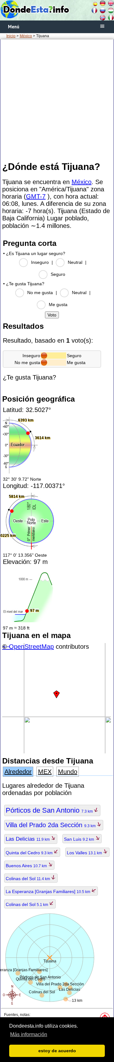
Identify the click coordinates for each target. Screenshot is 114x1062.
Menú (13, 27)
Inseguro (40, 262)
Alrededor (18, 771)
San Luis (79, 839)
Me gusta (58, 304)
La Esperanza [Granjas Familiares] (48, 891)
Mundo (67, 771)
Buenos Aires (27, 865)
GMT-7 (36, 196)
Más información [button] (28, 1034)
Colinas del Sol (28, 878)
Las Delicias (28, 839)
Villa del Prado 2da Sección (51, 824)
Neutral (75, 262)
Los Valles (85, 852)
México (26, 36)
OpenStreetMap (31, 646)
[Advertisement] (57, 100)
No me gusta (40, 292)
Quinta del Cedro (30, 852)
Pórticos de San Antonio (50, 810)
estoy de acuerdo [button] (57, 1050)
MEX (45, 771)
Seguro (58, 274)
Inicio (11, 36)
